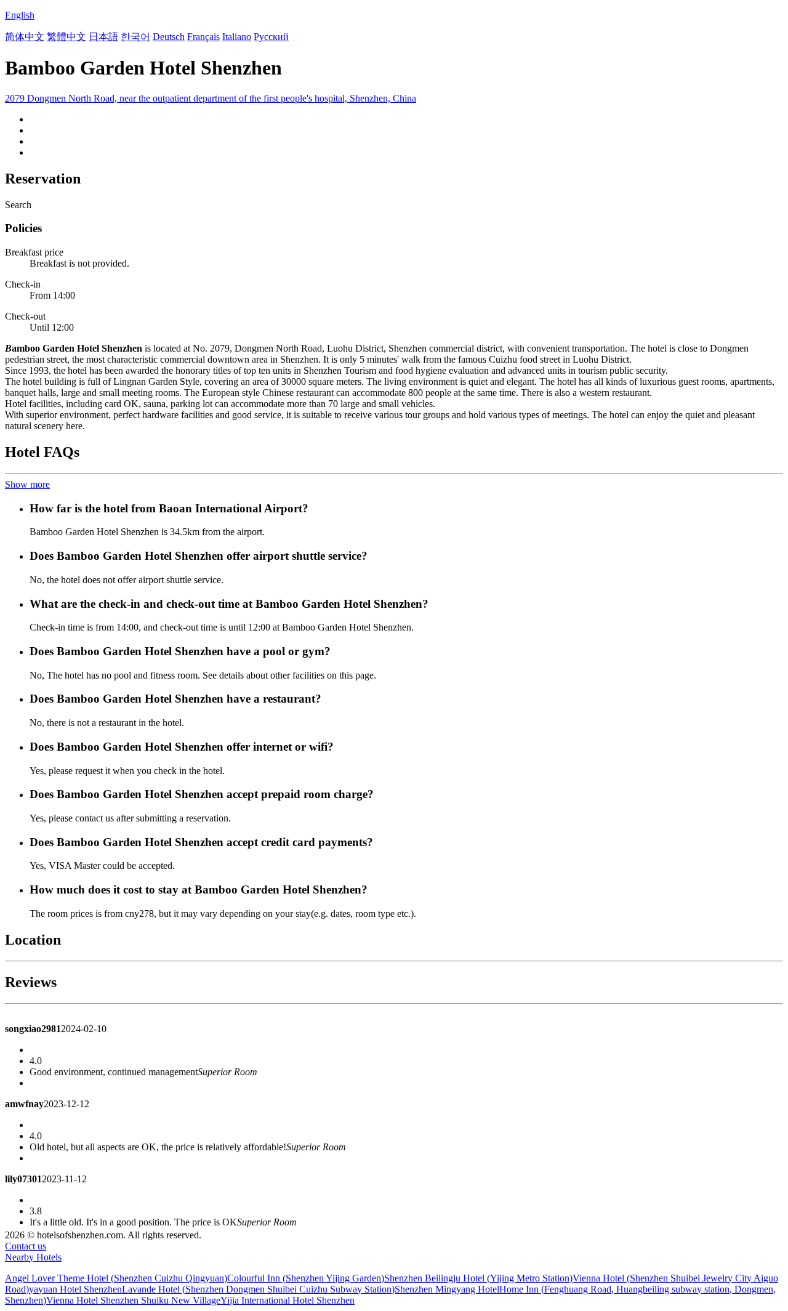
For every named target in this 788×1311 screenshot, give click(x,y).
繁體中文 (66, 36)
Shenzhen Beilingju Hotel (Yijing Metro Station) (478, 1278)
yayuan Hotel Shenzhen (75, 1289)
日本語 (103, 36)
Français (203, 36)
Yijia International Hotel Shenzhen (287, 1300)
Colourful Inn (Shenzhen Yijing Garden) (305, 1278)
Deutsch (169, 36)
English (19, 15)
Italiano (236, 36)
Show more (27, 484)
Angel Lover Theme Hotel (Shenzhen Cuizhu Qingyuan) (116, 1278)
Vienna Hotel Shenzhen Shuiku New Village (133, 1300)
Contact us (25, 1246)
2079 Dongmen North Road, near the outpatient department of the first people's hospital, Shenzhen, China (210, 98)
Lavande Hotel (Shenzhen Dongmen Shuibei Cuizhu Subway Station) (258, 1289)
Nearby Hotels (33, 1257)
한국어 (135, 36)
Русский (271, 36)
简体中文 (24, 36)
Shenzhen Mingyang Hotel (447, 1289)
